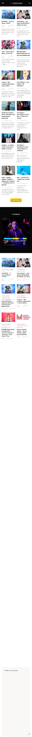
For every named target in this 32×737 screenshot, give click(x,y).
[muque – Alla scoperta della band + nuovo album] (8, 75)
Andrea (3, 338)
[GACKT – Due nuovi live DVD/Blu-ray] (16, 232)
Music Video (5, 327)
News (20, 238)
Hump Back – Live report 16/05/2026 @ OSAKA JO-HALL (23, 23)
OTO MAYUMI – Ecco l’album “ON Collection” (23, 84)
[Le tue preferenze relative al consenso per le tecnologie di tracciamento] (29, 734)
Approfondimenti (6, 269)
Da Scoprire (5, 299)
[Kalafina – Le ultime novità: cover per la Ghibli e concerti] (8, 138)
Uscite (24, 238)
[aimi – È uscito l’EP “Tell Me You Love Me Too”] (23, 170)
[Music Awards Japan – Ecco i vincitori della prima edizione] (23, 317)
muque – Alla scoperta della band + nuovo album (8, 84)
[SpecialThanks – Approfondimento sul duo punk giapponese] (23, 44)
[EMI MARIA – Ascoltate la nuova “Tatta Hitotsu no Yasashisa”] (23, 138)
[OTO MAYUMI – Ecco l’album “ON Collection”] (23, 75)
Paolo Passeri (3, 26)
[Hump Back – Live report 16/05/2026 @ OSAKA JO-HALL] (23, 14)
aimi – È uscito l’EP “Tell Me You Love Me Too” (23, 179)
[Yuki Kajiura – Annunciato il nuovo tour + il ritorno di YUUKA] (23, 105)
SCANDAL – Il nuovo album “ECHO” (6, 274)
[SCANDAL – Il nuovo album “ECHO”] (8, 14)
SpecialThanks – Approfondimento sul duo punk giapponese (23, 53)
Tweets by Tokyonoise (11, 670)
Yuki (18, 88)
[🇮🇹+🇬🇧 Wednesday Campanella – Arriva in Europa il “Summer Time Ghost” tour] (8, 317)
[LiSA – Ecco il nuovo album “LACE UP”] (8, 44)
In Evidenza (16, 238)
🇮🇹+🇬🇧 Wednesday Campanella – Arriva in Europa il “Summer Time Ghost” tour (8, 333)
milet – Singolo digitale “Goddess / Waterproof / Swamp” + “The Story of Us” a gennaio (8, 181)
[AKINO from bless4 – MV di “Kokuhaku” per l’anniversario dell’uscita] (8, 105)
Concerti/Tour (8, 238)
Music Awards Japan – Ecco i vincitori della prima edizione (22, 332)
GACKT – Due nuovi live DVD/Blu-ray (15, 241)
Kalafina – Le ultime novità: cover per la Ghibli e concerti (8, 147)
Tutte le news (16, 200)
